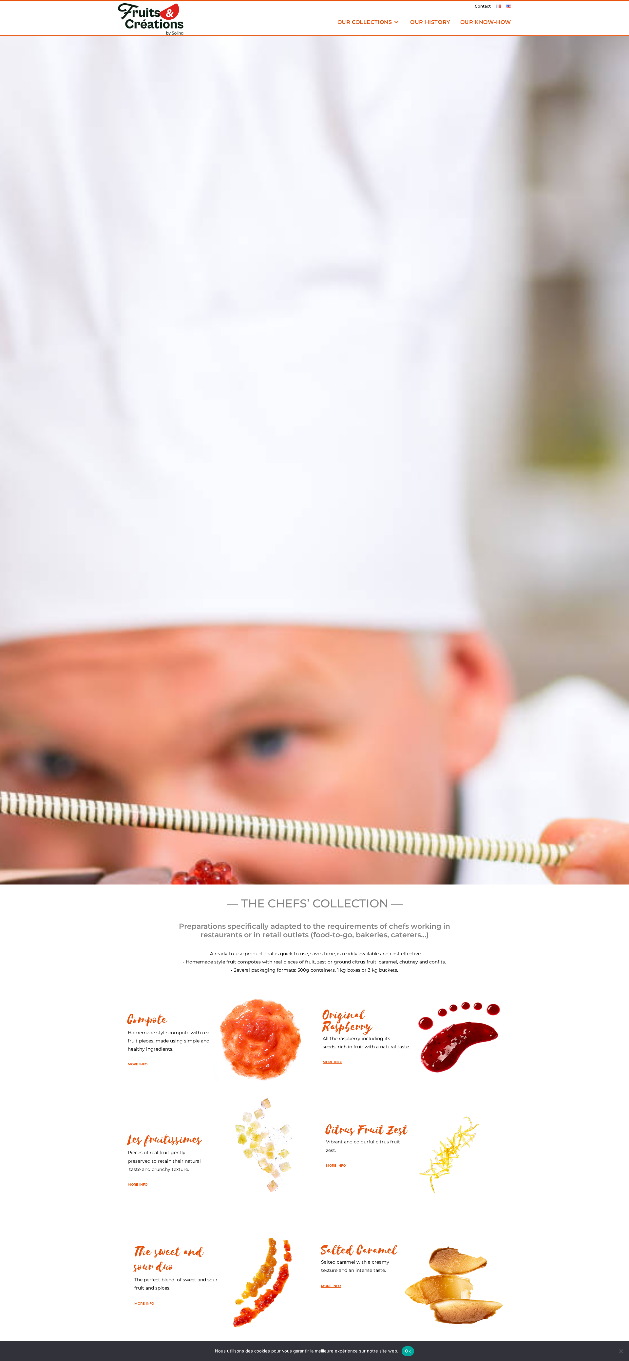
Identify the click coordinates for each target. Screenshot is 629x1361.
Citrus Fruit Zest (367, 1130)
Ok (408, 1350)
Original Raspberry (347, 1021)
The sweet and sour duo (168, 1259)
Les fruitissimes (164, 1139)
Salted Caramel (359, 1250)
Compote (147, 1019)
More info (137, 1064)
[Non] (621, 1351)
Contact (483, 6)
